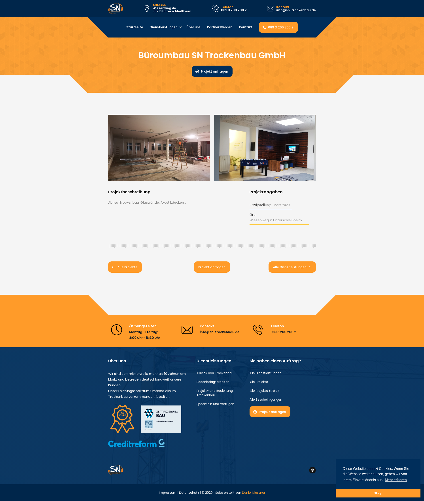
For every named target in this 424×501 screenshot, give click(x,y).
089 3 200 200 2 (280, 27)
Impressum (167, 492)
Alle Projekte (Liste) (264, 390)
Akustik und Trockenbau (215, 373)
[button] (164, 27)
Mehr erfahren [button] (396, 480)
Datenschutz (189, 492)
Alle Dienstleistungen (290, 267)
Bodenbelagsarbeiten (213, 382)
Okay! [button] (378, 493)
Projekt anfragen (214, 71)
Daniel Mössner (253, 492)
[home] (115, 8)
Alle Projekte (127, 267)
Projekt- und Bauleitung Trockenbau (215, 392)
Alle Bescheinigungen (266, 399)
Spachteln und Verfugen (215, 404)
